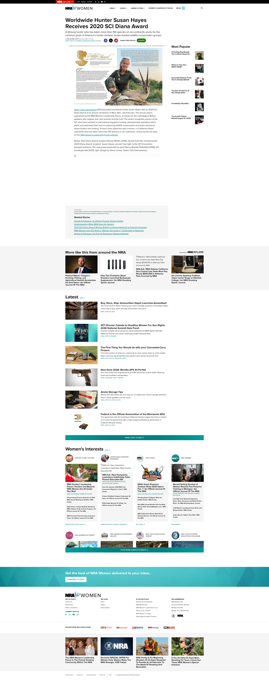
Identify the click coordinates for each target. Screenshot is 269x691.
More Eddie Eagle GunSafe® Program (113, 524)
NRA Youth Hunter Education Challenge (190, 535)
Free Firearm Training (191, 493)
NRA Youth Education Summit (155, 535)
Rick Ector (176, 495)
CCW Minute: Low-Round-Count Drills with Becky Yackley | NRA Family (187, 509)
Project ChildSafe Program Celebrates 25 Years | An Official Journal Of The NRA (116, 497)
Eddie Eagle (118, 481)
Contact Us (69, 602)
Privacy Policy (69, 675)
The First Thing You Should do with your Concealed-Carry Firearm (133, 349)
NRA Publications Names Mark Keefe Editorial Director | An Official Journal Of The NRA (151, 516)
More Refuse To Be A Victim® (74, 524)
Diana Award (78, 212)
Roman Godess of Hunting (128, 212)
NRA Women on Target (143, 613)
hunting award (107, 212)
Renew (83, 2)
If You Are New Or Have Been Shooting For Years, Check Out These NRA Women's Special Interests (186, 661)
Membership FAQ (177, 608)
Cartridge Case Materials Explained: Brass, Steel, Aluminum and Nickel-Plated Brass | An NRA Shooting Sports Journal (187, 501)
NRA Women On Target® (85, 535)
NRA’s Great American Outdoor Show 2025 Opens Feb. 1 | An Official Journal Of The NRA (151, 488)
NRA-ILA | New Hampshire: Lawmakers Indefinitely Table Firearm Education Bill (116, 477)
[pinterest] (116, 39)
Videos (123, 8)
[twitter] (111, 39)
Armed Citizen (137, 8)
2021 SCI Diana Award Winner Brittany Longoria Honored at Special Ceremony (110, 227)
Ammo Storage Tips (112, 392)
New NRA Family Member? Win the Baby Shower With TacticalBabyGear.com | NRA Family (152, 506)
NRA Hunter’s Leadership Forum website (99, 134)
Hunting (98, 41)
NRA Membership (142, 605)
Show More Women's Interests (146, 550)
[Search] (202, 8)
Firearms (113, 336)
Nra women (75, 494)
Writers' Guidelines (71, 608)
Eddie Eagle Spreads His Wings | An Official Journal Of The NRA (114, 504)
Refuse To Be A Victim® (84, 458)
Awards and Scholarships (144, 602)
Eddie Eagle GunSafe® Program (119, 458)
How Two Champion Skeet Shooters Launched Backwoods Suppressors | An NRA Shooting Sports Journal (116, 279)
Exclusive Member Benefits (180, 605)
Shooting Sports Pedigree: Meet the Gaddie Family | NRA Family (150, 498)
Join (78, 2)
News (112, 8)
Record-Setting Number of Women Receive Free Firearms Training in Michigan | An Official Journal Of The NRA (187, 488)
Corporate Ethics (91, 675)
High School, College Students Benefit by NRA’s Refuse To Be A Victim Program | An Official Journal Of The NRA (81, 509)
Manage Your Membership (180, 611)
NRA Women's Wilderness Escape (121, 535)
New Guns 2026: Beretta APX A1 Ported (123, 370)
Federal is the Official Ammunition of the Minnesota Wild (133, 414)
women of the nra (86, 494)
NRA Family (150, 458)
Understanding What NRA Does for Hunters (94, 224)
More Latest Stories (143, 437)
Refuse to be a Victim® (143, 611)
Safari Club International (85, 109)
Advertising (69, 605)
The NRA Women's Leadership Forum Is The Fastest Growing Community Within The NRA (79, 660)
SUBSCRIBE (75, 579)
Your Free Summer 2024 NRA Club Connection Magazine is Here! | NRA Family (114, 489)
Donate (89, 2)
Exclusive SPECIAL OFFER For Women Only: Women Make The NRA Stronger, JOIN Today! (116, 660)
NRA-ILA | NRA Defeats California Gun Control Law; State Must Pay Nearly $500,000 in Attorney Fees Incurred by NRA (152, 272)
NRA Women (186, 458)
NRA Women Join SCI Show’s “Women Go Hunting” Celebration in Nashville (109, 230)
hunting (116, 212)
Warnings (102, 675)
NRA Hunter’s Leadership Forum (98, 214)
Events (107, 336)
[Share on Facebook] (105, 39)
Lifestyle (73, 41)
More (81, 298)
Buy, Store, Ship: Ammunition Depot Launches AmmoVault (134, 303)
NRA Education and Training (114, 482)
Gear (113, 312)
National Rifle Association (151, 494)
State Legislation (108, 481)
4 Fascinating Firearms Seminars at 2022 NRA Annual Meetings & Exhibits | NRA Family (81, 499)
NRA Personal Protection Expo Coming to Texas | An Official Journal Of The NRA (81, 517)
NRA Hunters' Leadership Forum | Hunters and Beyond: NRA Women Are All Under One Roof (81, 488)
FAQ (110, 675)
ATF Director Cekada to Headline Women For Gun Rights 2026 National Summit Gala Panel (133, 326)
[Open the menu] (183, 8)
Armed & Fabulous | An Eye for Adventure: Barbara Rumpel (101, 233)
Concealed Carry (120, 358)
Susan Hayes (142, 212)
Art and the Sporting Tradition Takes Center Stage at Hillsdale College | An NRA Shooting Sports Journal (186, 279)
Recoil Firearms (178, 493)
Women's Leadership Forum (160, 8)
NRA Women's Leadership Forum (147, 608)
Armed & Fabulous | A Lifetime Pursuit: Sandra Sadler (98, 221)
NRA (162, 494)
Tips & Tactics (109, 358)
